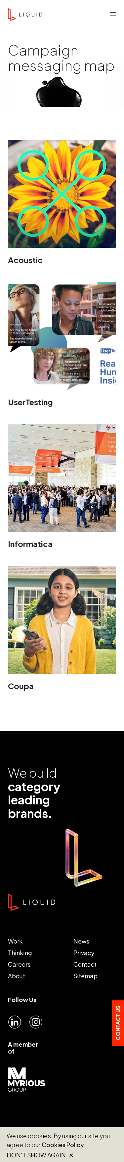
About (16, 976)
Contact (85, 964)
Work (15, 941)
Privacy (83, 952)
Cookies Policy (63, 1144)
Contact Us (117, 1023)
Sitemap (85, 976)
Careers (19, 964)
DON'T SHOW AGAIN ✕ (40, 1155)
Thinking (20, 952)
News (81, 941)
